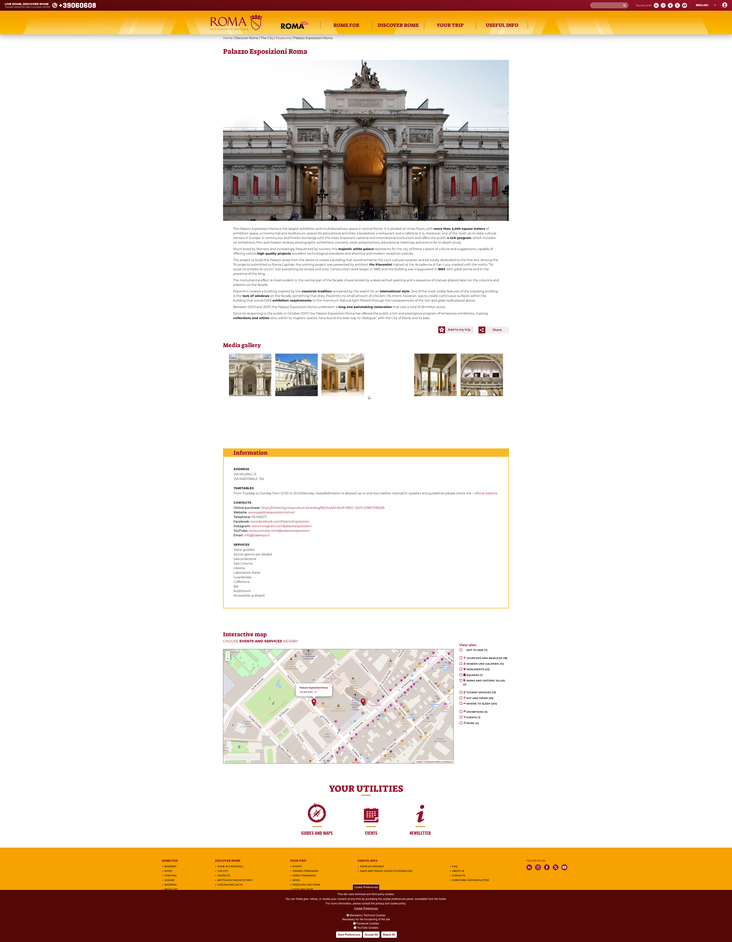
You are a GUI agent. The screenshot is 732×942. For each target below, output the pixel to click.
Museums (283, 38)
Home (228, 38)
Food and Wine (302, 889)
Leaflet (419, 761)
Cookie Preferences (366, 887)
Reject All (389, 934)
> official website (485, 493)
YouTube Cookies (367, 927)
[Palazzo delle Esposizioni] (250, 375)
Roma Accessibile (372, 866)
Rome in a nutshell (230, 866)
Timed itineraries (304, 875)
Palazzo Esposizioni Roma (314, 687)
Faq (454, 866)
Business (170, 866)
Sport (168, 871)
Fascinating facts (230, 884)
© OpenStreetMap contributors (438, 761)
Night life (171, 889)
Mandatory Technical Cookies (367, 915)
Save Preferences (349, 934)
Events (297, 866)
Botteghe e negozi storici (235, 880)
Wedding (170, 884)
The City (223, 871)
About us (458, 871)
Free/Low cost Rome (306, 884)
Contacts (458, 875)
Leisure (169, 880)
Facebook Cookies (367, 923)
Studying (170, 875)
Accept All (371, 934)
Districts (224, 875)
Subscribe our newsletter (470, 880)
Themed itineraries (305, 871)
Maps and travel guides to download (386, 871)
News (296, 880)
